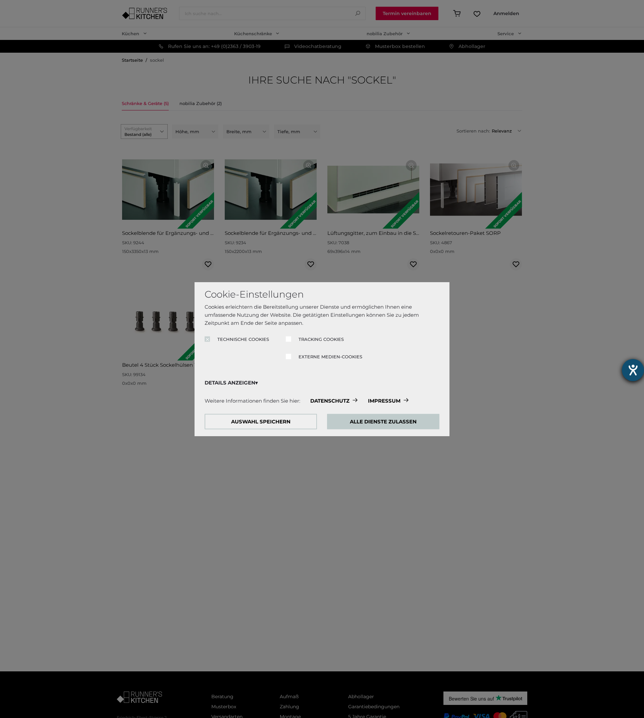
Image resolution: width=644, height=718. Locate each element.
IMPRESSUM (384, 401)
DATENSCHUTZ (330, 401)
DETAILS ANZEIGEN (230, 382)
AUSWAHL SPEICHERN (260, 421)
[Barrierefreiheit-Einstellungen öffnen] (633, 370)
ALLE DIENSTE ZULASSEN (383, 421)
